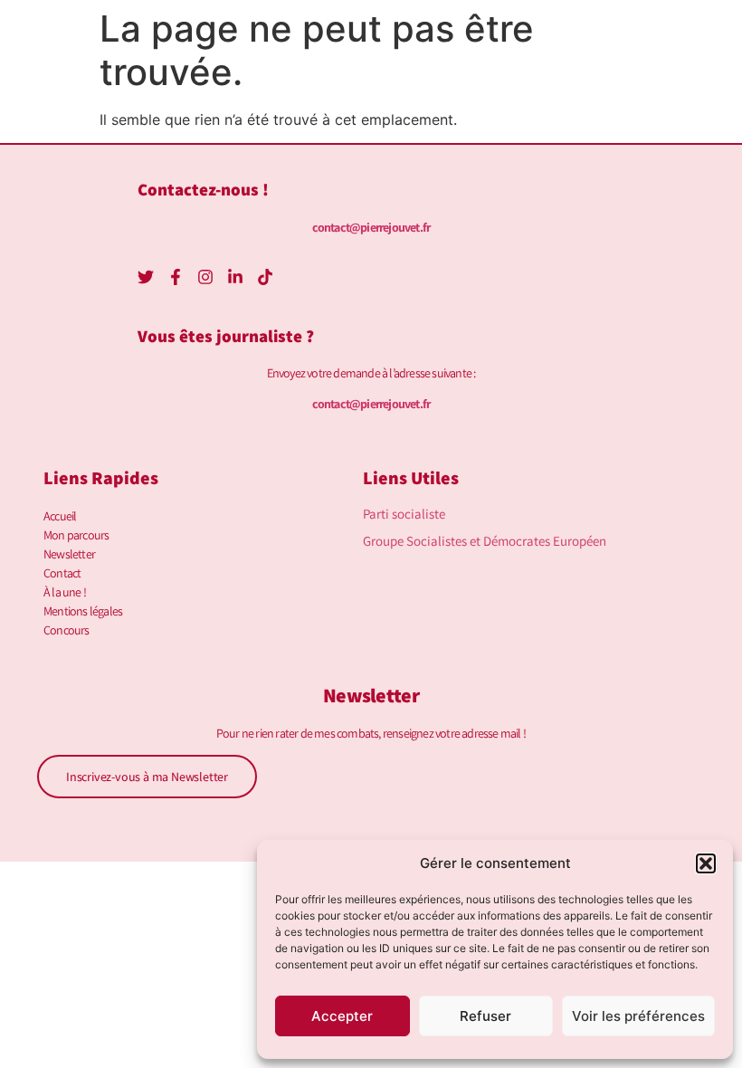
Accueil (59, 516)
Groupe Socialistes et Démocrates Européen (484, 540)
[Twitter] (146, 277)
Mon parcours (76, 535)
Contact (62, 573)
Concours (66, 630)
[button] (706, 863)
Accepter (342, 1016)
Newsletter (69, 554)
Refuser (485, 1016)
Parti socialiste (404, 513)
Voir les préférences (638, 1016)
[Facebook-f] (175, 277)
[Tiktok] (265, 277)
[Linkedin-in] (235, 277)
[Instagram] (205, 277)
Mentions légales (82, 611)
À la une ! (64, 592)
